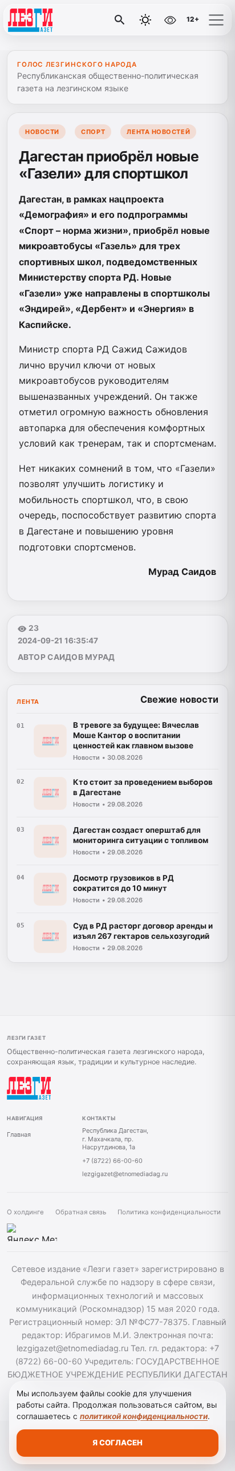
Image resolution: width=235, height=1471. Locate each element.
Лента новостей (158, 132)
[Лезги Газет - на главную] (56, 20)
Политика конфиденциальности (169, 1212)
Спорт (93, 132)
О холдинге (25, 1212)
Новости (42, 132)
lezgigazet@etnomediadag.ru (125, 1174)
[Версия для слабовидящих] (170, 20)
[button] (216, 20)
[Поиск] (120, 20)
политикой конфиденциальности (144, 1416)
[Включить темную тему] (145, 20)
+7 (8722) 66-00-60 (112, 1161)
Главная (19, 1134)
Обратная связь (80, 1212)
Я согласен (117, 1442)
